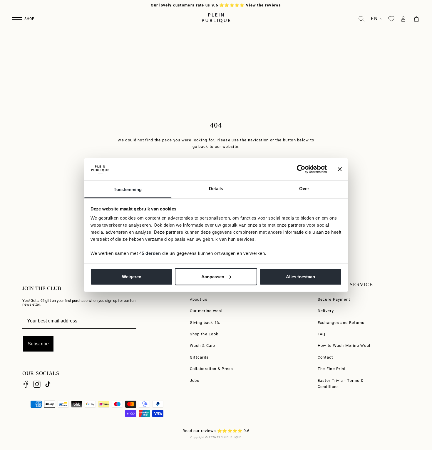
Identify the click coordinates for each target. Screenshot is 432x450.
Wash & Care (202, 345)
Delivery (326, 311)
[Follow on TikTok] (47, 384)
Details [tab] (216, 188)
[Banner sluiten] (340, 169)
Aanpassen (212, 276)
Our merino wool (206, 311)
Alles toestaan (300, 276)
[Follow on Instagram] (37, 384)
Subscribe (38, 343)
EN (374, 18)
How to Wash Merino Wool (344, 345)
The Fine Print (332, 369)
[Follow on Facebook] (25, 384)
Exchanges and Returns (341, 322)
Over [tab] (304, 188)
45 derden (150, 253)
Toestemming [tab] (128, 189)
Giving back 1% (205, 322)
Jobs (195, 380)
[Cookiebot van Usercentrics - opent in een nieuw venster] (301, 169)
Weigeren (131, 276)
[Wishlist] (391, 18)
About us (198, 299)
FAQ (322, 334)
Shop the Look (204, 334)
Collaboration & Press (211, 369)
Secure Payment (334, 299)
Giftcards (199, 357)
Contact (325, 357)
